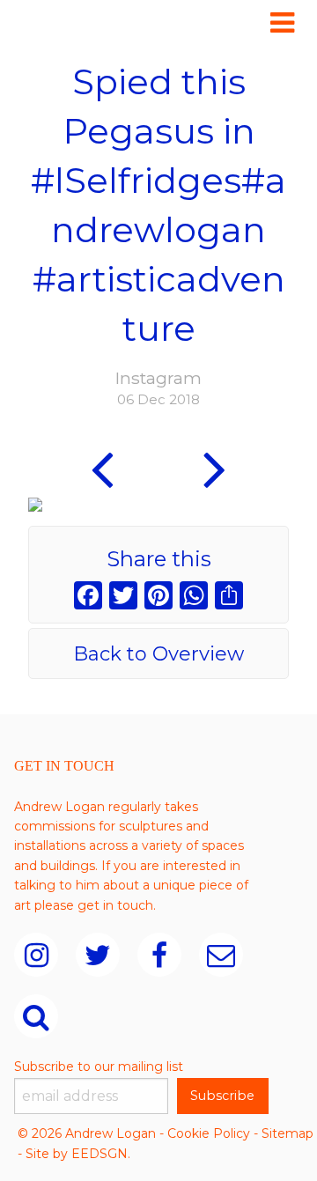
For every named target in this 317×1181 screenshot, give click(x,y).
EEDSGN (99, 1154)
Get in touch (64, 765)
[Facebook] (88, 597)
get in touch (115, 905)
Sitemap (287, 1133)
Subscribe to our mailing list (98, 1066)
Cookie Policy (208, 1133)
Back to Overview (158, 654)
